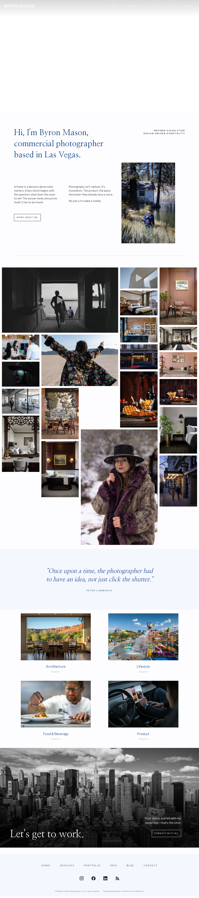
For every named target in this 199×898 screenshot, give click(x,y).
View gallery (56, 672)
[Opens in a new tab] (82, 878)
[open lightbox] (60, 300)
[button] (133, 6)
